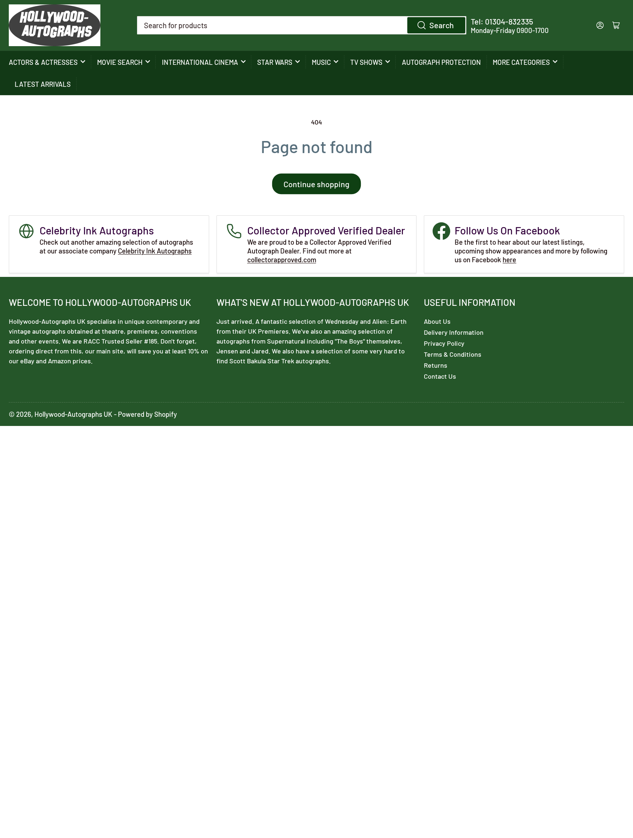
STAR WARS (274, 62)
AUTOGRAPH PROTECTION (441, 62)
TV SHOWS (366, 62)
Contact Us (440, 376)
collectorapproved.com (281, 259)
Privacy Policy (444, 343)
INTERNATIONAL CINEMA (200, 62)
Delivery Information (454, 332)
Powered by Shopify (147, 414)
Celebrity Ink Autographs (155, 250)
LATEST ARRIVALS (43, 84)
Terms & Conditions (452, 354)
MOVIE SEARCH (119, 62)
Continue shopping (316, 184)
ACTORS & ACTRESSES (43, 62)
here (509, 259)
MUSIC (321, 62)
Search (441, 25)
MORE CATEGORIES (521, 62)
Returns (435, 365)
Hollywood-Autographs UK (73, 414)
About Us (437, 321)
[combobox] (301, 25)
